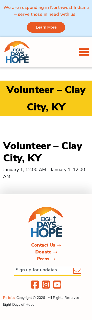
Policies (9, 297)
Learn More (46, 27)
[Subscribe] (77, 271)
